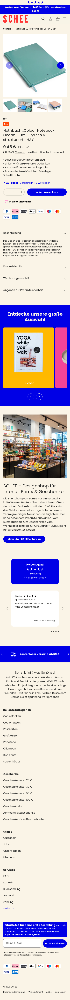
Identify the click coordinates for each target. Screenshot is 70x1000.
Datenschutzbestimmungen (30, 955)
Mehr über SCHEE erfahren (24, 539)
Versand (20, 152)
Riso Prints (9, 755)
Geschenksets (12, 806)
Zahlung (8, 902)
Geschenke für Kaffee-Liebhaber (24, 819)
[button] (57, 18)
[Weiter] (39, 396)
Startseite (8, 28)
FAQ (6, 876)
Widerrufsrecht (35, 992)
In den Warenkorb (47, 192)
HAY (5, 118)
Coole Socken (12, 716)
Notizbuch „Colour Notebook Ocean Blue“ (36, 28)
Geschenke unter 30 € (17, 787)
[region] (35, 608)
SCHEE (14, 986)
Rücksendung (11, 889)
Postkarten (10, 729)
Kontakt (8, 882)
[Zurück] (31, 396)
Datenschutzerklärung (14, 992)
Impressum (60, 992)
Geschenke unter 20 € (17, 780)
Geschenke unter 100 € (18, 800)
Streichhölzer (11, 761)
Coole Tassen (12, 722)
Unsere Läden (12, 851)
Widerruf (8, 908)
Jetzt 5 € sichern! (55, 943)
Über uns (9, 857)
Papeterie (9, 742)
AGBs (49, 992)
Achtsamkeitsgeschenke (19, 813)
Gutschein (9, 838)
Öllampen (9, 748)
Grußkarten (10, 735)
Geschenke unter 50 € (17, 793)
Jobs (6, 844)
